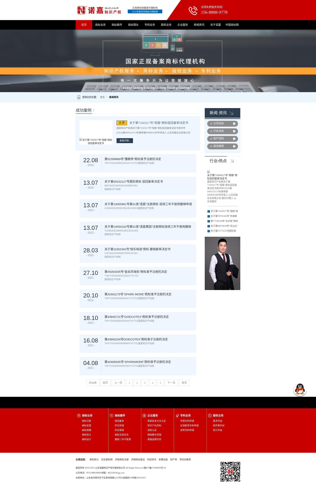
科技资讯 (151, 459)
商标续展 (86, 430)
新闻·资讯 (218, 113)
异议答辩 (119, 430)
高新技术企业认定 (156, 421)
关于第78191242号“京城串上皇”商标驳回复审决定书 (222, 217)
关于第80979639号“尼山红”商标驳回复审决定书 (223, 227)
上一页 (118, 382)
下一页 (171, 382)
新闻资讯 (199, 24)
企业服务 (182, 24)
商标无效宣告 (122, 434)
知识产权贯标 (154, 425)
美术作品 (217, 421)
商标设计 (86, 439)
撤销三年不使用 (123, 439)
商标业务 (100, 24)
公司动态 (218, 123)
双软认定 (152, 430)
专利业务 (150, 24)
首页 (84, 24)
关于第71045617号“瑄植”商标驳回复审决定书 (222, 177)
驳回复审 (119, 421)
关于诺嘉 (215, 24)
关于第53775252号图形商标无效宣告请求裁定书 (222, 231)
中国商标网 (232, 24)
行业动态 (218, 130)
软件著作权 (218, 425)
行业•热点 (218, 161)
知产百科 (218, 138)
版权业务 (166, 24)
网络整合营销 (154, 434)
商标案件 (117, 24)
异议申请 (119, 425)
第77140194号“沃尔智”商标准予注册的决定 (223, 222)
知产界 (173, 459)
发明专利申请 (187, 430)
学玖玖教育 (185, 459)
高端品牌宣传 (154, 439)
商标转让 (86, 434)
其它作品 (217, 430)
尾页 (184, 382)
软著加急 (163, 459)
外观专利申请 (187, 421)
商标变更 (86, 425)
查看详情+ (124, 140)
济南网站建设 (138, 459)
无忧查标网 (107, 459)
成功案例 (218, 146)
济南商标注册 (122, 459)
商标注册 (86, 421)
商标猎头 (133, 24)
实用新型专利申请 (189, 425)
